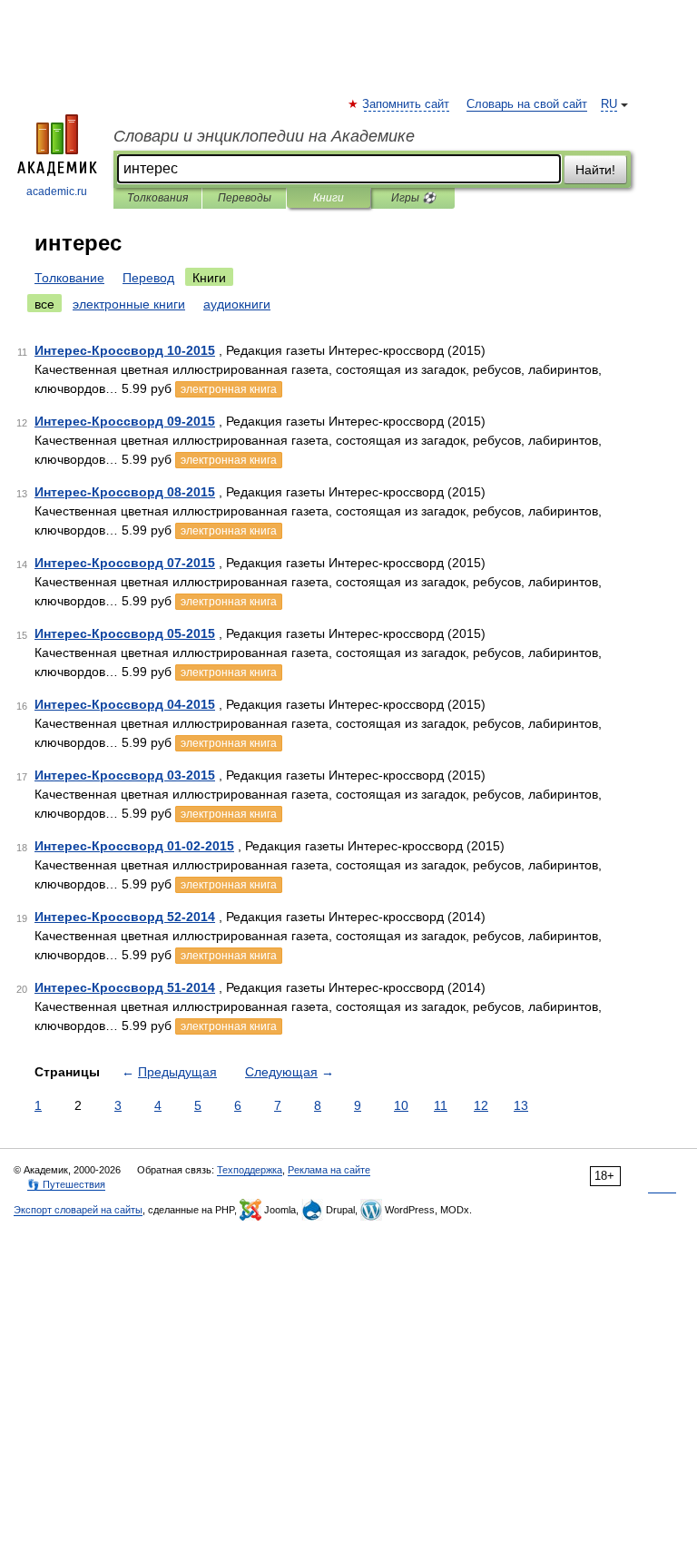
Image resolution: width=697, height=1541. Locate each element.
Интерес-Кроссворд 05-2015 (124, 633)
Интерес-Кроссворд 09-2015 (124, 421)
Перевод (148, 277)
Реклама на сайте (329, 1169)
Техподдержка (249, 1169)
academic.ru (56, 191)
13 (521, 1105)
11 (440, 1105)
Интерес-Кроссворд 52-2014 (124, 916)
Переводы (244, 197)
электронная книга (229, 389)
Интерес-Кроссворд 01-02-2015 (134, 846)
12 (481, 1105)
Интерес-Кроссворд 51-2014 (124, 987)
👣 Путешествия (66, 1184)
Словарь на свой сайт (526, 104)
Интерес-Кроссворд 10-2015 (124, 350)
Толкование (69, 277)
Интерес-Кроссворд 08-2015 (124, 492)
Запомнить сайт (406, 104)
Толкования (157, 197)
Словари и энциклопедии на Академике (264, 136)
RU (609, 104)
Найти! (595, 169)
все (44, 304)
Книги (328, 197)
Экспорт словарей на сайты (78, 1209)
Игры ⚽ (413, 197)
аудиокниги (236, 304)
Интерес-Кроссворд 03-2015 (124, 775)
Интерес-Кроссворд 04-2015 (124, 704)
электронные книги (129, 304)
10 (401, 1105)
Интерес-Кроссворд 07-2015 (124, 562)
